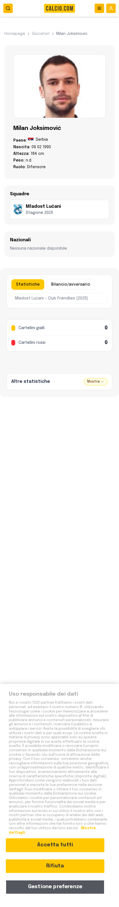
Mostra (93, 381)
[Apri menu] (99, 8)
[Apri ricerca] (8, 8)
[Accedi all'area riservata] (111, 8)
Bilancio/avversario (70, 284)
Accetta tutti (55, 844)
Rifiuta (55, 866)
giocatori (41, 34)
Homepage (14, 34)
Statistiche (28, 284)
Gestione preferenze (55, 886)
